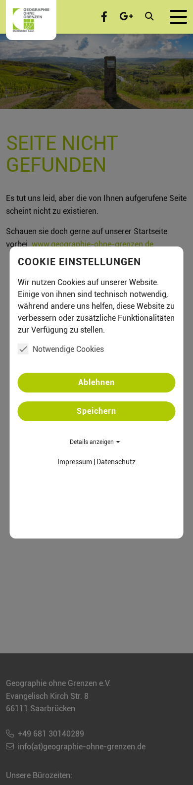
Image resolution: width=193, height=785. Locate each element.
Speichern (96, 411)
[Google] (126, 17)
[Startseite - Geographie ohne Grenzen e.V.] (31, 20)
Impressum (74, 462)
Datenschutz (116, 462)
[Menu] (178, 16)
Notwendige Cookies (68, 349)
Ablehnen (96, 382)
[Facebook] (104, 17)
